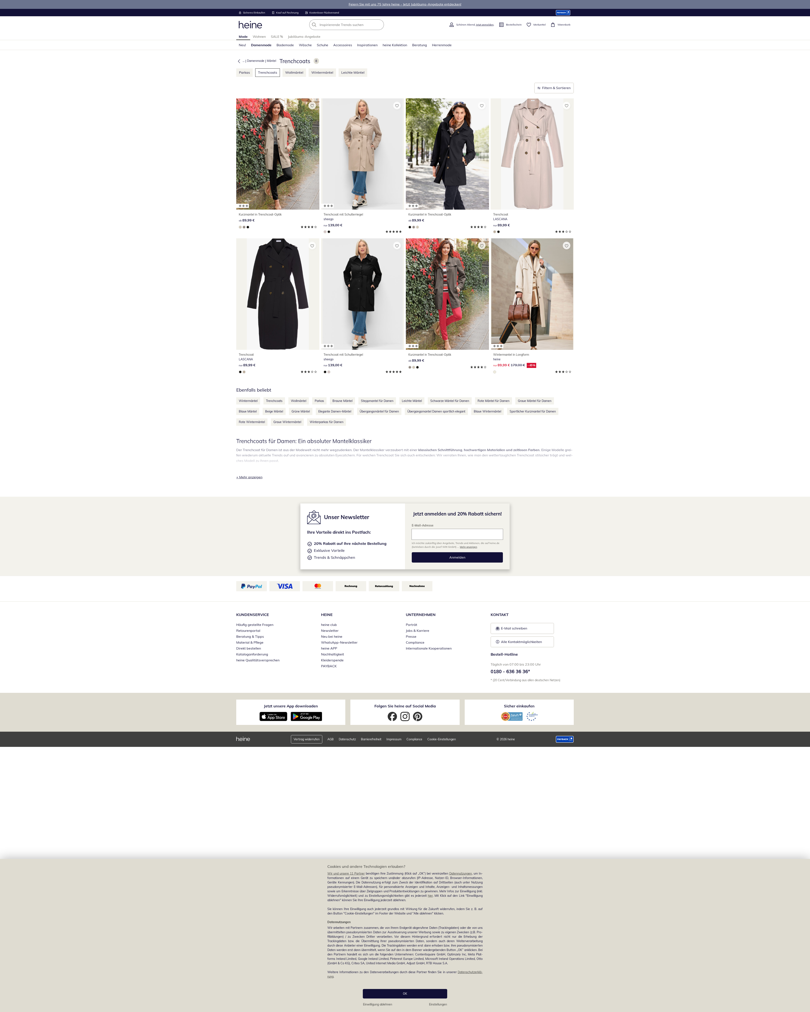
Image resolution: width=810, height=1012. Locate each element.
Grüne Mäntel (301, 411)
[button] (238, 61)
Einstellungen (438, 1004)
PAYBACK (329, 666)
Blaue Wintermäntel (487, 411)
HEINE (327, 614)
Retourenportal (248, 630)
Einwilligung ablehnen (377, 1004)
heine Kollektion (395, 45)
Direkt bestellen (248, 648)
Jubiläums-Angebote (304, 36)
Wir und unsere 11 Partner (346, 873)
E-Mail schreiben (511, 629)
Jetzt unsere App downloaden (291, 706)
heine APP (329, 648)
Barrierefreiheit (371, 739)
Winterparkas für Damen (326, 422)
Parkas (244, 72)
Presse (411, 636)
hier (430, 896)
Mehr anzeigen (468, 546)
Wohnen (259, 36)
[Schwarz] (247, 227)
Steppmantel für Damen (377, 401)
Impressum (393, 739)
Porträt (411, 625)
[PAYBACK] (563, 12)
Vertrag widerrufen (307, 739)
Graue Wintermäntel (287, 422)
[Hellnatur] (494, 371)
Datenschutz (347, 739)
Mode (243, 36)
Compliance (415, 642)
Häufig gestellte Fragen (254, 625)
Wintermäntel (322, 72)
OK (405, 994)
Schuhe (322, 45)
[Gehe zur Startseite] (250, 24)
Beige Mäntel (274, 411)
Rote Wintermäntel (252, 422)
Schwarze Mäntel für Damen (449, 401)
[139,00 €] (362, 154)
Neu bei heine (331, 636)
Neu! (242, 45)
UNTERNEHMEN (421, 614)
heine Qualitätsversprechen (257, 660)
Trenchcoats (267, 72)
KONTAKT (500, 614)
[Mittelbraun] (244, 227)
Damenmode (261, 45)
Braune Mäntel (342, 401)
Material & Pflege (249, 642)
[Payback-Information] (565, 739)
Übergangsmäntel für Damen (379, 411)
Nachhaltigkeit (332, 654)
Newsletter (330, 630)
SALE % (277, 36)
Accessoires (342, 45)
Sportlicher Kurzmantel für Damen (533, 411)
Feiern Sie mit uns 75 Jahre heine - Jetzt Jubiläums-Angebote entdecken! (405, 4)
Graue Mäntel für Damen (534, 401)
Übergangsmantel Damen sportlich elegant (436, 411)
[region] (405, 935)
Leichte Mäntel (352, 72)
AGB (330, 739)
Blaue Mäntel (248, 411)
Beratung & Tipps (250, 636)
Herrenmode (442, 45)
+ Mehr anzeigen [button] (249, 477)
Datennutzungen (460, 873)
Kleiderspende (332, 660)
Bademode (285, 45)
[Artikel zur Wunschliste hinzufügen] (312, 105)
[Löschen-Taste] (379, 24)
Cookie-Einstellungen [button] (441, 739)
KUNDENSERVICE (252, 614)
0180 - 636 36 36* (510, 671)
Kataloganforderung (252, 654)
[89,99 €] (277, 154)
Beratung (419, 45)
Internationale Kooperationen (429, 648)
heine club (329, 625)
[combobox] (355, 25)
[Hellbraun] (240, 227)
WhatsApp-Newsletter (339, 642)
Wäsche (305, 45)
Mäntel (271, 61)
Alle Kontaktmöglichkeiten (521, 642)
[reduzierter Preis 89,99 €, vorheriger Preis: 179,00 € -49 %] (532, 294)
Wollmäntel (294, 72)
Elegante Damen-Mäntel (334, 411)
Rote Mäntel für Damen (493, 401)
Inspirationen (367, 45)
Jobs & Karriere (417, 630)
